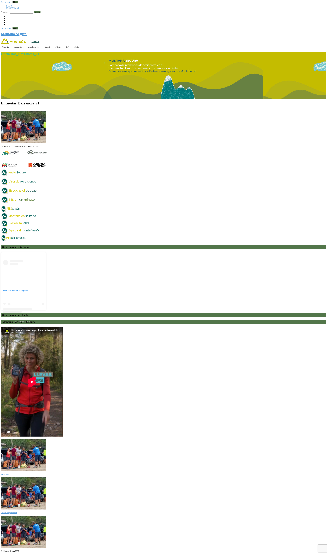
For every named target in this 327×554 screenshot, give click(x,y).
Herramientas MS (33, 47)
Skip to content (6, 2)
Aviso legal (5, 474)
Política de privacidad (9, 513)
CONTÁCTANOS (12, 8)
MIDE (76, 47)
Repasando (18, 47)
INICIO (9, 6)
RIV (67, 47)
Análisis (47, 47)
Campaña (5, 47)
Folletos (58, 47)
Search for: (5, 12)
